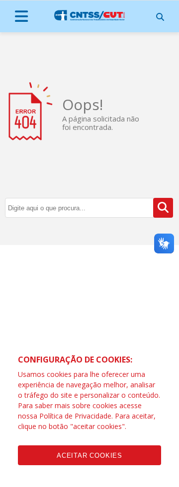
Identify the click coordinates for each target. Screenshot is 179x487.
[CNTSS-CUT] (89, 15)
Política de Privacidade (75, 416)
